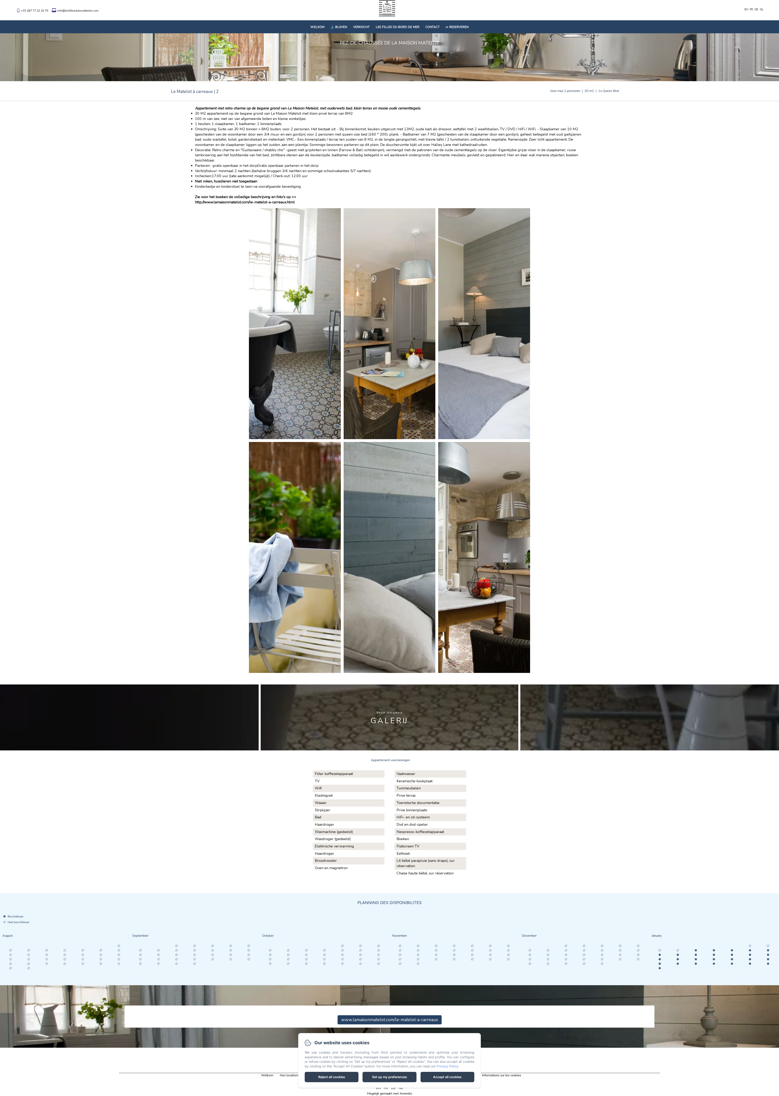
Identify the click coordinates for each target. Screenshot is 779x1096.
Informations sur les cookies (501, 1075)
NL (401, 1088)
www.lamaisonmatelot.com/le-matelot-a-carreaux (389, 1020)
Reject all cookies (331, 1077)
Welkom (317, 27)
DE (393, 1088)
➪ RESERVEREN (457, 27)
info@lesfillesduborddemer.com (77, 11)
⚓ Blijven (338, 27)
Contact (432, 27)
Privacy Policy (447, 1066)
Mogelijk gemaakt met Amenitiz (389, 1093)
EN (378, 1088)
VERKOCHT (361, 27)
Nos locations (289, 1075)
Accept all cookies (447, 1077)
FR (386, 1088)
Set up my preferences (389, 1077)
